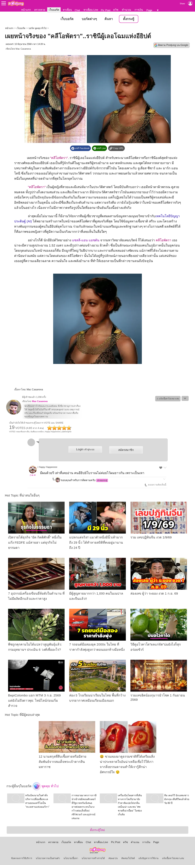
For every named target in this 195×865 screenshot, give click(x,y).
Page (149, 10)
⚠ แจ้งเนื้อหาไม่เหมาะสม (168, 398)
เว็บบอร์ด (54, 9)
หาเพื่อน (67, 9)
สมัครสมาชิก (126, 449)
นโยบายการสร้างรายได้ (93, 858)
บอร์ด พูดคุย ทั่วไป (37, 28)
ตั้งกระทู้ (128, 19)
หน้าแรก (26, 9)
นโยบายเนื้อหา (71, 858)
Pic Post (105, 10)
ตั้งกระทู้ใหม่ (97, 830)
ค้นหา (109, 19)
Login (85, 449)
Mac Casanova (23, 49)
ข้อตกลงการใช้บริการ (21, 858)
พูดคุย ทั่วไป (50, 786)
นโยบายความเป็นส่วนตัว (48, 858)
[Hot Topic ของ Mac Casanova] (13, 414)
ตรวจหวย (39, 9)
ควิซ (115, 9)
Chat (77, 10)
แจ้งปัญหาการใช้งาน (148, 858)
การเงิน (139, 9)
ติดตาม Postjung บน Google (173, 45)
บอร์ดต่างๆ (89, 19)
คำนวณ (126, 9)
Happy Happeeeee (48, 467)
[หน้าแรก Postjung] (16, 3)
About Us (113, 858)
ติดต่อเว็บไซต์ (128, 858)
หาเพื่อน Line (90, 9)
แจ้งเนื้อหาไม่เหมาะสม (173, 858)
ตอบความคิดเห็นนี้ (156, 485)
